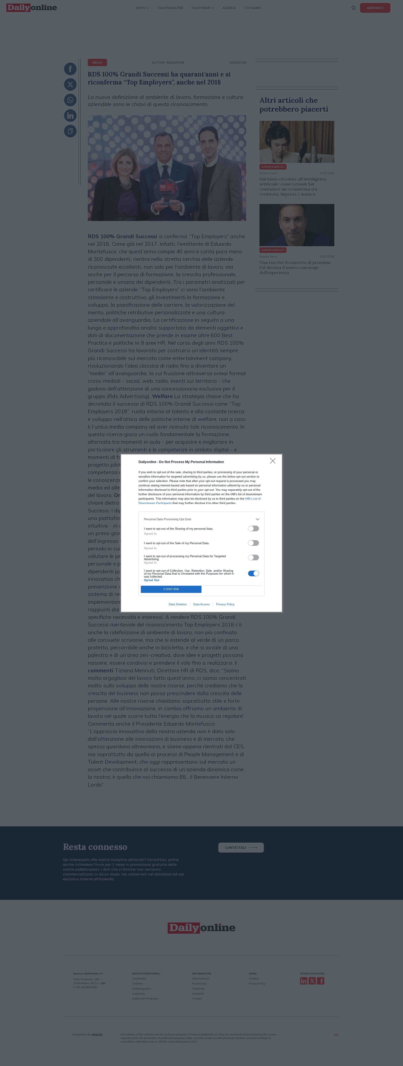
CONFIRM (171, 589)
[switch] (253, 528)
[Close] (274, 462)
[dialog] (201, 533)
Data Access (201, 604)
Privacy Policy (225, 604)
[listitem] (201, 519)
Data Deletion (178, 604)
